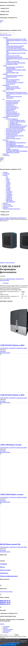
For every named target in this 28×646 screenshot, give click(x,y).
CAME (5, 65)
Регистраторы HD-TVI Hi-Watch (14, 82)
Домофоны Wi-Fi (13, 123)
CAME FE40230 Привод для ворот (11, 494)
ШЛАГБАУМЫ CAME (12, 72)
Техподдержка (4, 573)
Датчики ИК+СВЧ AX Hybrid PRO (15, 48)
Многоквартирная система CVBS (18, 126)
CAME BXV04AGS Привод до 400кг (12, 395)
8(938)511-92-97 (5, 604)
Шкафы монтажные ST (12, 116)
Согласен (9, 643)
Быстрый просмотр (5, 352)
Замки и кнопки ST (11, 106)
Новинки (5, 154)
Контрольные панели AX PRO (14, 57)
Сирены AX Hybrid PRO (12, 61)
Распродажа (6, 155)
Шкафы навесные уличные (13, 88)
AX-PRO (5, 37)
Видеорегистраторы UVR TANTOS (15, 130)
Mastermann (6, 85)
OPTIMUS (9, 196)
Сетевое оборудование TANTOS (14, 135)
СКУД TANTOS (10, 137)
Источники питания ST (12, 107)
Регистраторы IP (10, 84)
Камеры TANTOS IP (11, 134)
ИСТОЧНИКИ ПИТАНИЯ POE (14, 145)
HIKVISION (9, 200)
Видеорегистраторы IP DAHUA (14, 75)
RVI (7, 178)
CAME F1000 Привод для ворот (11, 444)
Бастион (5, 140)
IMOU (8, 186)
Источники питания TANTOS (14, 131)
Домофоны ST (10, 105)
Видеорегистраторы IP (12, 102)
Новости (2, 567)
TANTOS (5, 117)
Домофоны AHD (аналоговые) (17, 121)
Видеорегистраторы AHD (13, 100)
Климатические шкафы (12, 86)
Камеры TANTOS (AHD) (13, 133)
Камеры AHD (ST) (11, 109)
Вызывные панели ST (12, 103)
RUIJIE (8, 189)
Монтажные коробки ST (12, 113)
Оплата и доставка (5, 570)
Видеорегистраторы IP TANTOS (14, 128)
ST (4, 99)
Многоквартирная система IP (17, 127)
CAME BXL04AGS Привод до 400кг (12, 345)
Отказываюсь (15, 643)
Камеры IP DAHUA (11, 77)
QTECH (8, 183)
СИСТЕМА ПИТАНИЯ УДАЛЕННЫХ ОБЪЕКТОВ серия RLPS (16, 151)
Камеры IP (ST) (10, 110)
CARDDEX (9, 194)
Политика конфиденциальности (9, 576)
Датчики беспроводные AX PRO (15, 46)
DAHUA (5, 74)
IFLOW (8, 185)
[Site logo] (3, 27)
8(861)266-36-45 (5, 600)
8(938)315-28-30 (5, 602)
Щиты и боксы (10, 89)
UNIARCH (9, 197)
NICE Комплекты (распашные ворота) (16, 92)
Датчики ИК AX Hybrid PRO (14, 47)
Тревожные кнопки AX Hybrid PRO (15, 62)
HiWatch (5, 78)
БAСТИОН (9, 192)
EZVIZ (8, 179)
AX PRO (8, 187)
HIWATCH (9, 199)
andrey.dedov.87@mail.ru (6, 591)
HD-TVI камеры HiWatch (13, 79)
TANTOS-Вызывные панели (17, 120)
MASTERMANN (10, 201)
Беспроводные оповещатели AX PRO (16, 39)
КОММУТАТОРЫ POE (12, 149)
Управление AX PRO (12, 64)
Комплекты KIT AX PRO (13, 55)
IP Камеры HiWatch (11, 81)
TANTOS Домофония (12, 119)
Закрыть (2, 624)
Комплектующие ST (11, 112)
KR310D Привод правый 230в (10, 544)
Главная (2, 218)
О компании (3, 564)
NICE (4, 91)
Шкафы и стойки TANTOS (13, 138)
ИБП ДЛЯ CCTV (10, 141)
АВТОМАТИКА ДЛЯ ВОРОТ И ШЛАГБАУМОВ (15, 67)
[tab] (15, 283)
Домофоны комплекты (15, 124)
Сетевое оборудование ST (13, 114)
